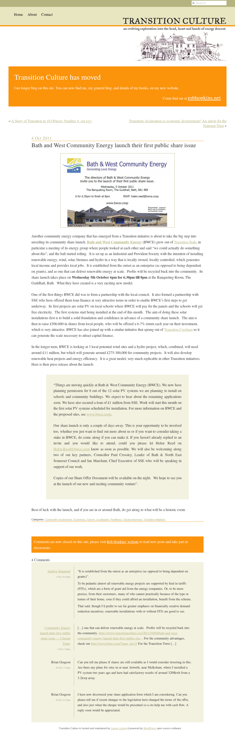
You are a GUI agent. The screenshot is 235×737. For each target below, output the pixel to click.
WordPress (149, 728)
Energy (91, 519)
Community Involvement (58, 519)
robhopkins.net (204, 97)
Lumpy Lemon (119, 728)
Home (18, 14)
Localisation (102, 519)
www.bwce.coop (99, 414)
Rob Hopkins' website (123, 541)
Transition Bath (185, 241)
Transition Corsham (178, 329)
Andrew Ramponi (58, 571)
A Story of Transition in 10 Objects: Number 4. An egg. (51, 120)
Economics (79, 519)
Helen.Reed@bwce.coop (71, 448)
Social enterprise (132, 519)
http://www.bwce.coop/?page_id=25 (114, 643)
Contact (47, 14)
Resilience (116, 519)
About (32, 14)
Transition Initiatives (154, 519)
